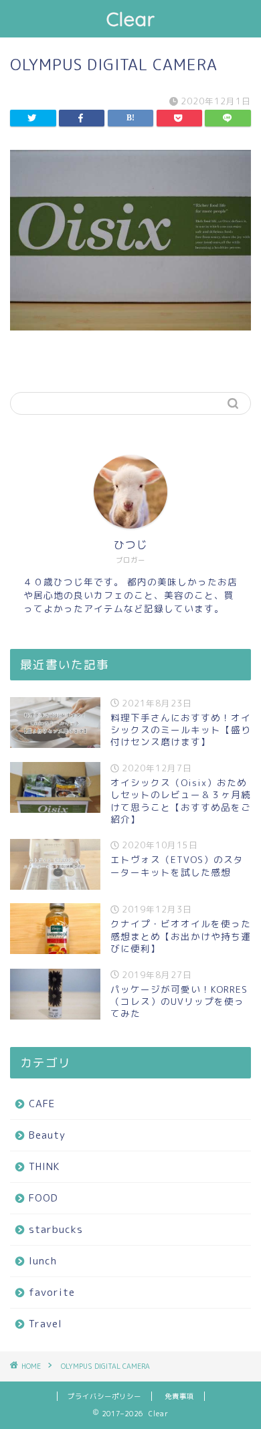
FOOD (43, 1198)
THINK (44, 1166)
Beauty (47, 1135)
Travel (45, 1324)
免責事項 (179, 1396)
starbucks (56, 1229)
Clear (130, 19)
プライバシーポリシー (104, 1396)
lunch (43, 1261)
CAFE (42, 1104)
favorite (52, 1292)
